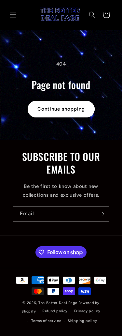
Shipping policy (82, 321)
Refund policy (55, 311)
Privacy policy (87, 311)
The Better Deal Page (57, 303)
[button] (13, 15)
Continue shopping (61, 109)
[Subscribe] (101, 213)
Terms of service (46, 321)
